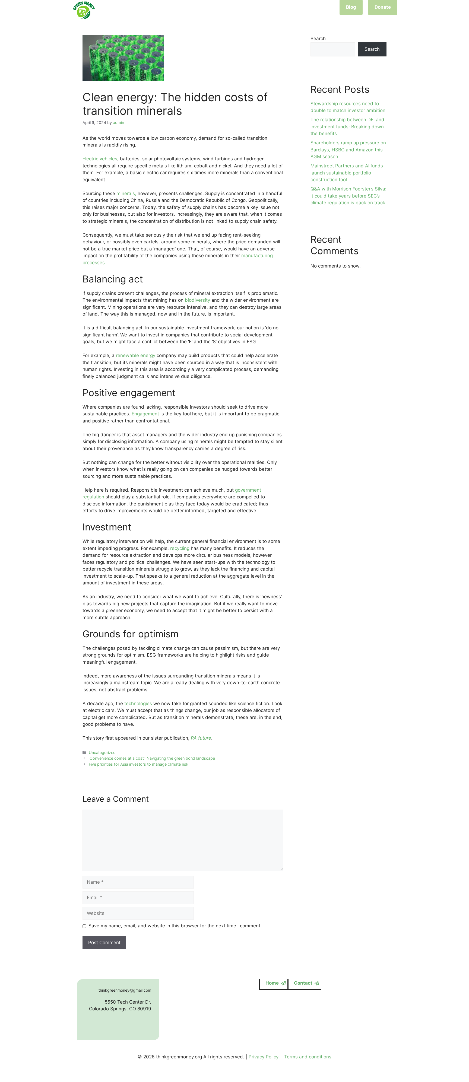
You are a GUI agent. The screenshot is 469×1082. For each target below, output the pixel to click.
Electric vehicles (100, 158)
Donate (383, 7)
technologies (138, 703)
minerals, (127, 193)
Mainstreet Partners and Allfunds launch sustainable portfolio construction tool (346, 172)
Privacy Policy (263, 1056)
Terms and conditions (307, 1056)
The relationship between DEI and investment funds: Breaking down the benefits (347, 126)
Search (318, 38)
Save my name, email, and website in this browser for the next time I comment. (175, 925)
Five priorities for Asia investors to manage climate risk (138, 764)
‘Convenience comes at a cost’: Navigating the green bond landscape (152, 758)
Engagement (145, 413)
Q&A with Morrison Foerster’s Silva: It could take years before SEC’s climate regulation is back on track (348, 195)
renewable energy (135, 355)
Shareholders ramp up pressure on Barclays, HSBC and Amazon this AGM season (348, 149)
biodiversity (198, 300)
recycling (180, 548)
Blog (351, 7)
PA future (201, 738)
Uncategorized (102, 752)
